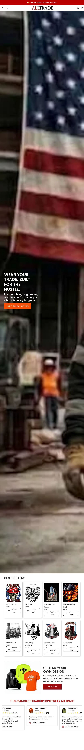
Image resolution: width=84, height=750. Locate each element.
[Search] (7, 8)
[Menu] (2, 8)
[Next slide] (18, 593)
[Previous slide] (8, 593)
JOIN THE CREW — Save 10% (18, 306)
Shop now (52, 686)
